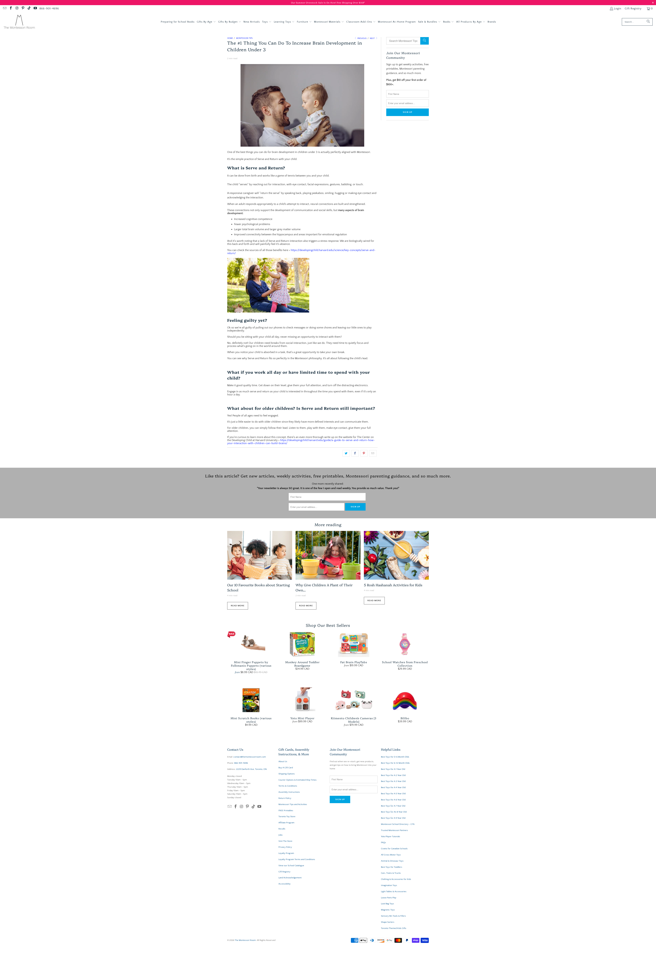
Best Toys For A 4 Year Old (393, 787)
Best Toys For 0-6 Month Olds (395, 757)
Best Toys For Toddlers (391, 867)
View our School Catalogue (291, 865)
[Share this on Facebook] (355, 453)
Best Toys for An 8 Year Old (394, 812)
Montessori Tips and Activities (292, 804)
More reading (328, 524)
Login (617, 8)
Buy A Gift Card (285, 767)
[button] (206, 21)
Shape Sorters (387, 922)
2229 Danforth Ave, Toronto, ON (251, 769)
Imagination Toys (389, 885)
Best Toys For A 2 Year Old (393, 775)
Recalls (281, 829)
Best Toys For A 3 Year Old (393, 781)
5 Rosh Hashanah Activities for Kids (393, 584)
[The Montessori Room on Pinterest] (23, 8)
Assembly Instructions (289, 792)
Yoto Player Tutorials (390, 836)
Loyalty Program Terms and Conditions (296, 859)
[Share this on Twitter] (346, 453)
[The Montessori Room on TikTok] (29, 8)
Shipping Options (286, 774)
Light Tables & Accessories (393, 891)
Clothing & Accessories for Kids (396, 879)
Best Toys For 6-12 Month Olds (395, 763)
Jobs (280, 835)
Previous (362, 38)
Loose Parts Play (388, 897)
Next (372, 38)
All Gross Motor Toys (391, 855)
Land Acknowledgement (290, 877)
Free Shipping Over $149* (351, 2)
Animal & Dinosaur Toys (392, 861)
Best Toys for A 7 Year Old (393, 806)
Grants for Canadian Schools (394, 848)
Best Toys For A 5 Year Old (393, 793)
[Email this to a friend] (373, 453)
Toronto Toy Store (286, 816)
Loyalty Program (286, 853)
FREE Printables (285, 810)
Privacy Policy (285, 847)
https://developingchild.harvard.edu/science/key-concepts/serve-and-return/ (301, 252)
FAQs (383, 842)
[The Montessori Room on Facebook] (10, 8)
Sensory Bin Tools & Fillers (393, 916)
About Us (282, 761)
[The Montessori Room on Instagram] (17, 8)
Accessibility (284, 884)
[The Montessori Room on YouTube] (35, 8)
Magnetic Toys (388, 910)
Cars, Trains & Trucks (391, 873)
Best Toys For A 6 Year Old (393, 800)
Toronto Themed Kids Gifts (393, 928)
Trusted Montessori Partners (394, 830)
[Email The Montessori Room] (4, 8)
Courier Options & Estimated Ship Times (297, 780)
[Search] (648, 22)
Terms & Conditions (287, 786)
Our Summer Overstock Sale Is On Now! (314, 2)
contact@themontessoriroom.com (249, 757)
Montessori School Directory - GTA (397, 824)
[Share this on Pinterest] (364, 453)
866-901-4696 (49, 8)
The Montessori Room (245, 940)
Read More (237, 605)
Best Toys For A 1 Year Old (393, 769)
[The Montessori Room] (19, 22)
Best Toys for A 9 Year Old (393, 818)
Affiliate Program (286, 822)
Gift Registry (633, 8)
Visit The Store (285, 841)
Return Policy (284, 798)
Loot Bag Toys (387, 903)
